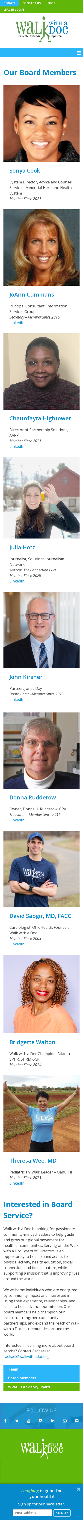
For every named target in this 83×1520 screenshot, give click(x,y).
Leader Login (13, 10)
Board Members (22, 1378)
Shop (51, 3)
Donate (9, 3)
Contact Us (31, 3)
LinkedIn (16, 322)
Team (13, 1369)
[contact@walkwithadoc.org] (65, 1420)
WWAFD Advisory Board (29, 1387)
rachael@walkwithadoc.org (26, 1356)
